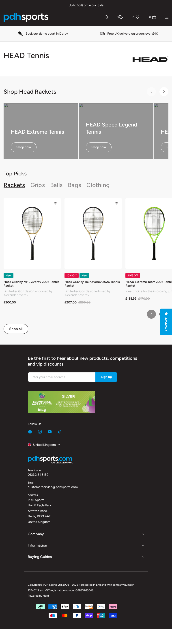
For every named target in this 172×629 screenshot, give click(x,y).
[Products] (166, 17)
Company (36, 534)
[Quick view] (55, 203)
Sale (100, 5)
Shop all (16, 329)
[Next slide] (163, 91)
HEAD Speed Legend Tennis (111, 128)
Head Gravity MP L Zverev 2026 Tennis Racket (31, 284)
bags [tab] (74, 185)
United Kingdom (44, 445)
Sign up (106, 377)
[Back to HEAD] (150, 59)
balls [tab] (56, 185)
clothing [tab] (98, 185)
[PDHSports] (26, 17)
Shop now (23, 147)
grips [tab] (37, 185)
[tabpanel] (86, 266)
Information (37, 545)
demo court (47, 34)
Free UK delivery (118, 34)
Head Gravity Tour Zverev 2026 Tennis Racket (92, 284)
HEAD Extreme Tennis (37, 131)
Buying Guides (40, 557)
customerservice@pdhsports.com (53, 487)
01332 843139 (38, 475)
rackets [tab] (14, 185)
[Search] (106, 17)
